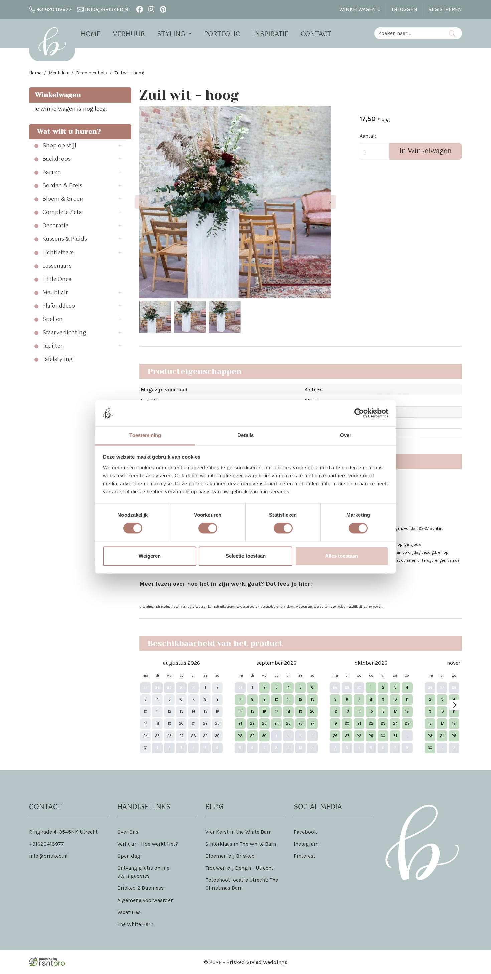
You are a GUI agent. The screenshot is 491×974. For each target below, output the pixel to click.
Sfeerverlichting (64, 333)
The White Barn (135, 924)
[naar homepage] (52, 41)
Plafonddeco (58, 306)
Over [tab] (345, 435)
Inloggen (404, 9)
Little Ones (56, 280)
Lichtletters (58, 253)
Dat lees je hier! (289, 583)
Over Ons (127, 832)
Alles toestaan (341, 556)
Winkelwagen (360, 9)
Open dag (128, 856)
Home (90, 34)
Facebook (305, 832)
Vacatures (129, 912)
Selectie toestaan (246, 556)
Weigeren (150, 556)
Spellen (52, 320)
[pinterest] (163, 9)
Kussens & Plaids (64, 239)
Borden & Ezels (62, 186)
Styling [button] (172, 34)
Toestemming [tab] (145, 435)
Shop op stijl (59, 146)
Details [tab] (245, 435)
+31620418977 (53, 9)
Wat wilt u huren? (67, 131)
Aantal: (368, 136)
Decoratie (55, 226)
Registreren (445, 9)
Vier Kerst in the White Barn (238, 832)
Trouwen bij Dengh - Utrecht (239, 868)
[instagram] (151, 9)
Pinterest (304, 856)
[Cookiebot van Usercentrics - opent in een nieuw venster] (359, 413)
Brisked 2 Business (140, 888)
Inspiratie (271, 34)
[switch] (207, 528)
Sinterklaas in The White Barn (240, 844)
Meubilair (59, 73)
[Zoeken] (452, 33)
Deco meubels (91, 73)
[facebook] (139, 9)
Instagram (306, 844)
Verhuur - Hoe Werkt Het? (147, 844)
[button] (122, 146)
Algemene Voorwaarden (145, 900)
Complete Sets (62, 213)
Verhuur (129, 34)
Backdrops (56, 159)
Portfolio (222, 34)
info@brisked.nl (107, 9)
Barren (51, 173)
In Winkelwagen (426, 151)
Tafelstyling (57, 360)
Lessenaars (57, 266)
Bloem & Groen (63, 199)
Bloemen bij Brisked (230, 856)
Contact (316, 34)
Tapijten (53, 346)
